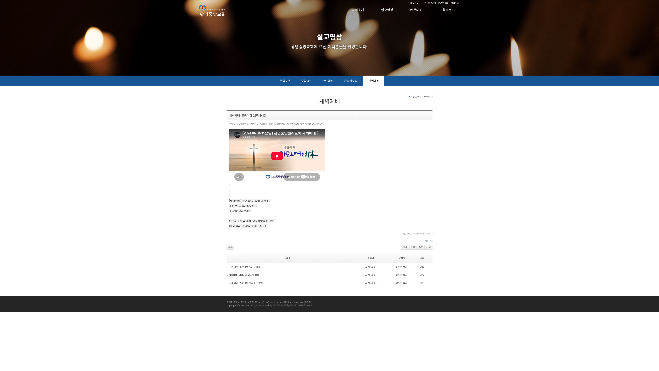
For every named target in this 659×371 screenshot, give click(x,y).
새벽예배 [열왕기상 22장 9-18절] (245, 266)
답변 (405, 247)
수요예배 (327, 80)
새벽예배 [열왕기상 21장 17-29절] (246, 283)
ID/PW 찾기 (443, 3)
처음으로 (414, 3)
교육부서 (445, 9)
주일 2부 (285, 80)
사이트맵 (455, 3)
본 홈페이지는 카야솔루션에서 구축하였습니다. (292, 305)
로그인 (423, 3)
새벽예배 (373, 80)
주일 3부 (306, 80)
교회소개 (358, 9)
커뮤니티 (416, 9)
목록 (230, 247)
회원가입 (432, 3)
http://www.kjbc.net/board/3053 (419, 233)
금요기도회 (350, 80)
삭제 (428, 247)
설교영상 (387, 9)
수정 (421, 247)
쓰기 (413, 247)
